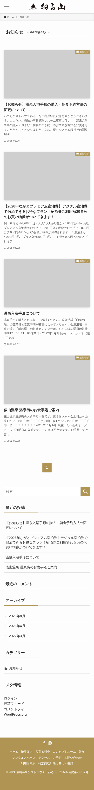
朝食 (81, 751)
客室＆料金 (42, 751)
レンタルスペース (23, 757)
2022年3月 (17, 636)
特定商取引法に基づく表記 (55, 763)
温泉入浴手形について (22, 557)
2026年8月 (17, 616)
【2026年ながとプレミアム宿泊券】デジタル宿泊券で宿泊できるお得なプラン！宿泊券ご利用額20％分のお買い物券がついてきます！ (46, 542)
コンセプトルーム (64, 751)
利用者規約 (28, 763)
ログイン (10, 698)
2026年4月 (17, 626)
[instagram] (50, 743)
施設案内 (27, 751)
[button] (6, 6)
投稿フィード (14, 704)
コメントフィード (17, 709)
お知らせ (15, 668)
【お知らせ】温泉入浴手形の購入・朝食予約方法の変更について (46, 525)
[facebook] (44, 743)
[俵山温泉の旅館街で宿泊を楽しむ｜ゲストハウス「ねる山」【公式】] (47, 6)
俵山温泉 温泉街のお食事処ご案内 (31, 567)
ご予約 (57, 757)
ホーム (14, 751)
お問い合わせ (73, 757)
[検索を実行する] (85, 491)
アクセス (44, 757)
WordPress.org (15, 714)
